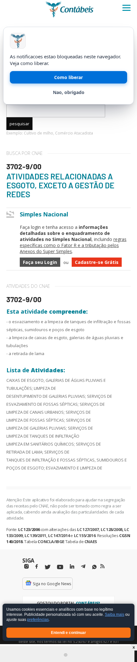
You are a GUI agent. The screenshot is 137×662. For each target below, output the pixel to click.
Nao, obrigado (68, 92)
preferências (38, 620)
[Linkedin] (72, 567)
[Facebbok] (36, 567)
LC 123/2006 (29, 529)
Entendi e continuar (68, 632)
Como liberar (68, 77)
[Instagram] (26, 567)
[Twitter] (47, 567)
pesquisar (19, 124)
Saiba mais (114, 615)
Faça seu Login (40, 262)
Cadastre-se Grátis (97, 262)
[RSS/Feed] (102, 566)
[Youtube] (60, 567)
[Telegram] (83, 567)
